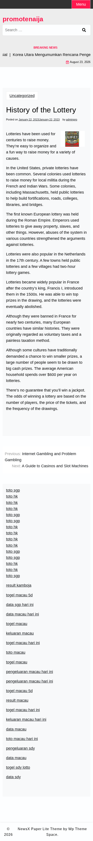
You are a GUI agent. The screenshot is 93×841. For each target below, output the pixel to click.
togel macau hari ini (23, 643)
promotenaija (23, 19)
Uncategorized (22, 96)
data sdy (13, 777)
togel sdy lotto (18, 767)
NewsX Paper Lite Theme (40, 829)
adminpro (71, 119)
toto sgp (13, 576)
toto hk (12, 570)
